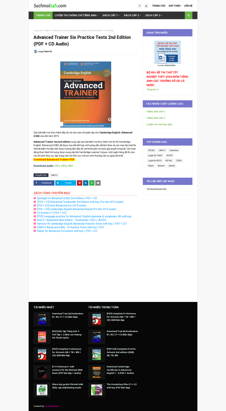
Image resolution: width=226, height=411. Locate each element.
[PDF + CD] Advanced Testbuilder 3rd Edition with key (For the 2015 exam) (80, 201)
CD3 (70, 165)
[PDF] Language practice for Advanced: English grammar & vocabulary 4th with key (84, 216)
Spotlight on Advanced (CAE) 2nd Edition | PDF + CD (67, 198)
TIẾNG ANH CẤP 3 (156, 118)
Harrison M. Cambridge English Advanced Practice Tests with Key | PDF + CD (81, 223)
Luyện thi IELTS (154, 160)
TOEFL (179, 160)
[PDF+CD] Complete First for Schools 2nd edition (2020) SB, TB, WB (121, 352)
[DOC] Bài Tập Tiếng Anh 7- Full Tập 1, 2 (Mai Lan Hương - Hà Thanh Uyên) (67, 334)
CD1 (57, 165)
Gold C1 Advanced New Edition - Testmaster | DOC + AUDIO (71, 220)
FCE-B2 (151, 150)
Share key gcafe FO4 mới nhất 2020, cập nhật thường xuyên (67, 386)
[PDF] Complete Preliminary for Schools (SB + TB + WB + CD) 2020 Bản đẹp (66, 352)
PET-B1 (170, 155)
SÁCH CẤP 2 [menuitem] (131, 15)
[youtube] (146, 5)
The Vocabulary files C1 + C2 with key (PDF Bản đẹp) (121, 386)
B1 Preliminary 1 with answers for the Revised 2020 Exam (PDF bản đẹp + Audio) (67, 369)
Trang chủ (38, 30)
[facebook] (139, 5)
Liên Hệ (188, 5)
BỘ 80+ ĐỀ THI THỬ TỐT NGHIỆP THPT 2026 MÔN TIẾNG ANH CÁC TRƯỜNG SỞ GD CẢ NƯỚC (167, 79)
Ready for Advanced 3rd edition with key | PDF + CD (67, 231)
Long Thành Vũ (45, 51)
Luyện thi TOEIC (155, 155)
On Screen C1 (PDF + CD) (51, 212)
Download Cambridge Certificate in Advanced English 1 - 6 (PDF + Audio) (120, 369)
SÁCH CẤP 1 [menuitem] (110, 15)
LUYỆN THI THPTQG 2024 (159, 124)
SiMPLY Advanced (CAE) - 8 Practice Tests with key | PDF (70, 227)
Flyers (151, 166)
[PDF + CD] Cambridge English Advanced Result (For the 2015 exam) (76, 209)
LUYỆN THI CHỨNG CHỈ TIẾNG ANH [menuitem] (75, 15)
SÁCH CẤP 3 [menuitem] (152, 15)
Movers (161, 166)
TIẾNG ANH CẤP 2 (156, 111)
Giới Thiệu (175, 5)
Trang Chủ (158, 5)
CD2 (63, 165)
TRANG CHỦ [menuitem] (43, 15)
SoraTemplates (51, 406)
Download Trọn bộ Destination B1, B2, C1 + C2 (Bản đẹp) (67, 315)
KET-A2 (169, 160)
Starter (172, 166)
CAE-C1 (48, 30)
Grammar (174, 150)
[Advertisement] (86, 265)
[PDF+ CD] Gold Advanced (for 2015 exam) (61, 205)
